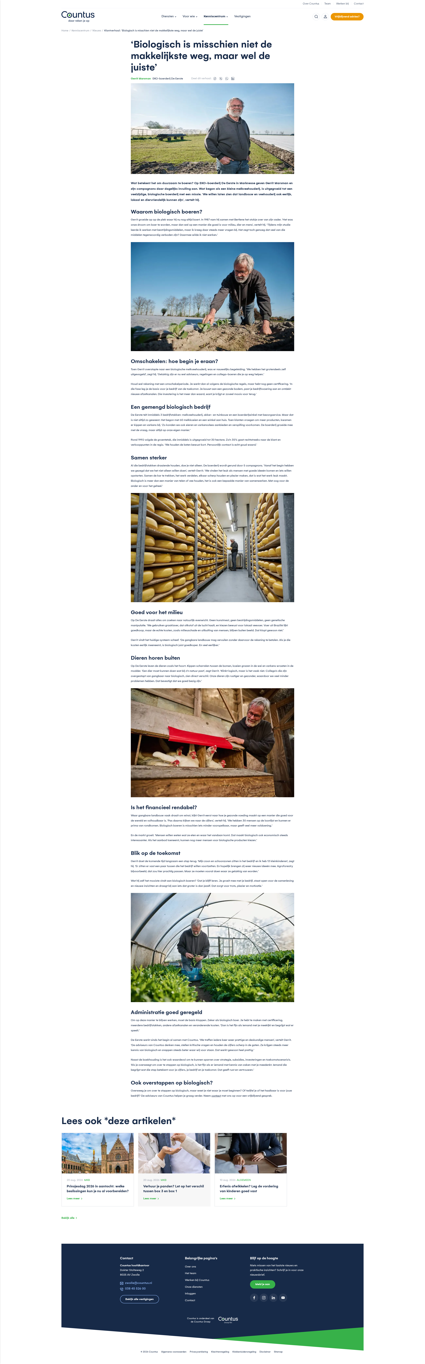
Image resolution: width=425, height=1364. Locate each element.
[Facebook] (214, 78)
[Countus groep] (228, 1322)
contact (216, 1095)
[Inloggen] (325, 16)
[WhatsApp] (226, 78)
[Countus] (78, 16)
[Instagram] (264, 1298)
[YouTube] (283, 1298)
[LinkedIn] (232, 78)
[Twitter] (220, 78)
